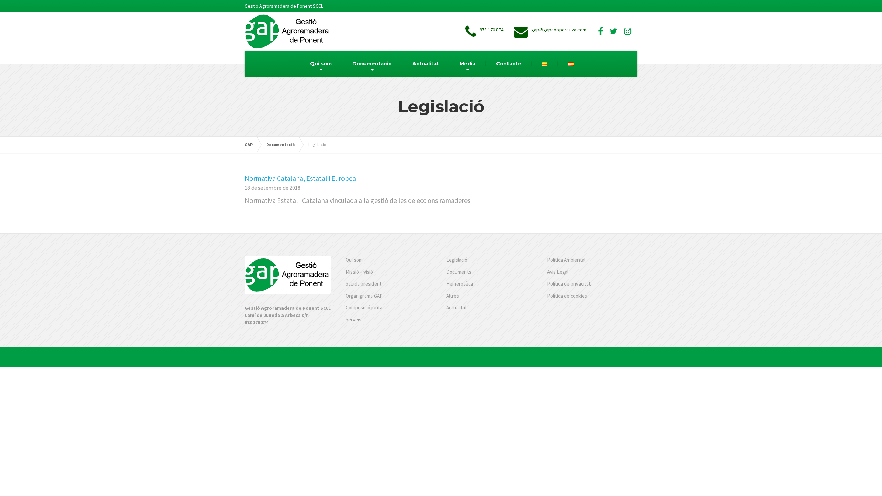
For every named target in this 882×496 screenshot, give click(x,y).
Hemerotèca (459, 283)
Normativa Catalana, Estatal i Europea (300, 178)
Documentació (372, 64)
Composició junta (364, 307)
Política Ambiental (566, 260)
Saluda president (364, 283)
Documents (458, 272)
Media (467, 64)
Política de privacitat (569, 283)
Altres (452, 295)
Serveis (353, 319)
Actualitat (425, 64)
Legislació (457, 260)
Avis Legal (557, 272)
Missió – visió (359, 272)
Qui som (321, 64)
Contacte (508, 64)
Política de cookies (567, 295)
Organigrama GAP (364, 295)
